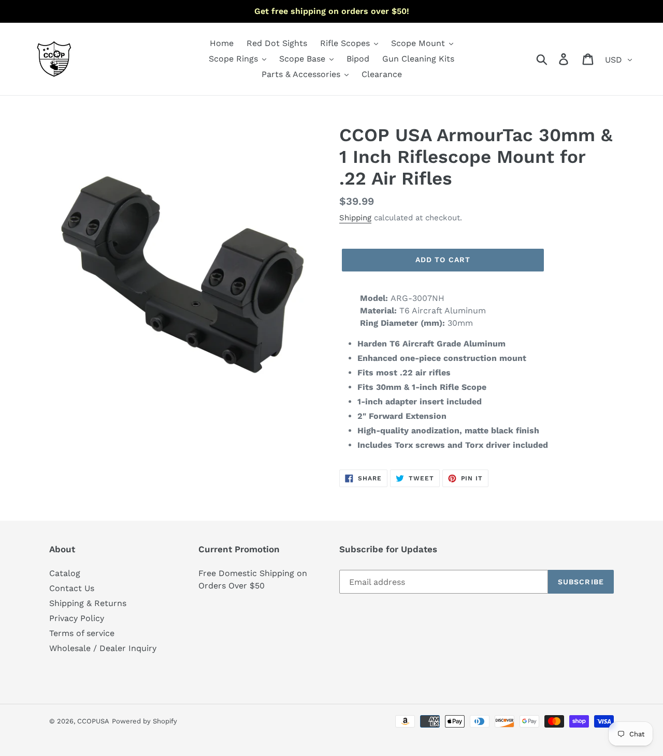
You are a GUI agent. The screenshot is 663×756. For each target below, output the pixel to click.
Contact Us (71, 588)
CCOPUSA (93, 721)
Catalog (64, 573)
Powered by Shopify (144, 721)
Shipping (355, 217)
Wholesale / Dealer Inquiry (102, 648)
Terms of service (81, 633)
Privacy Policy (76, 618)
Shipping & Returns (87, 603)
